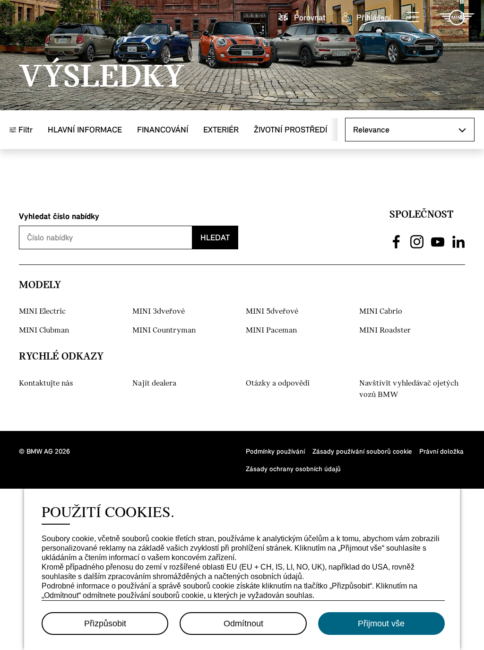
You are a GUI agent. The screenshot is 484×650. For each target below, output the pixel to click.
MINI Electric (42, 311)
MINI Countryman (164, 330)
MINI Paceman (271, 330)
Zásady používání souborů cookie (362, 451)
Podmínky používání (275, 451)
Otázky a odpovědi (278, 383)
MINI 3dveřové (158, 311)
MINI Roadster (385, 330)
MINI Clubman (44, 330)
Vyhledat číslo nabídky (59, 216)
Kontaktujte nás (46, 383)
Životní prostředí (290, 129)
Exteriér (221, 129)
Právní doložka (441, 451)
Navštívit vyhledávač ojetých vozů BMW (408, 389)
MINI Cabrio (380, 311)
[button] (413, 17)
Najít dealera (154, 383)
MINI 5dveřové (272, 311)
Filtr (24, 129)
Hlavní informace (85, 129)
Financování (162, 129)
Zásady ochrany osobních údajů (293, 468)
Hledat (215, 237)
